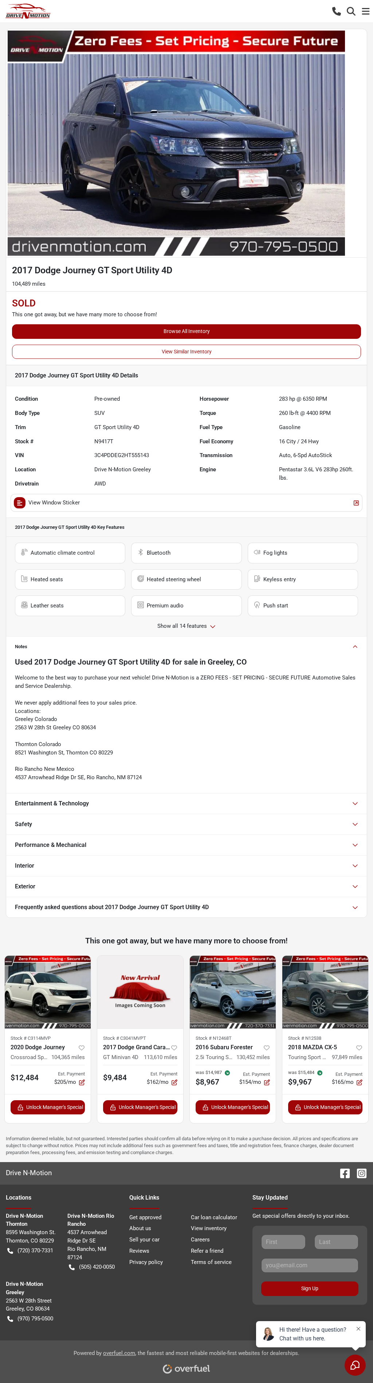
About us (140, 1228)
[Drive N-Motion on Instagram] (358, 1173)
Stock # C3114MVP (31, 1038)
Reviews (139, 1251)
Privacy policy (146, 1262)
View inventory (209, 1228)
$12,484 (25, 1077)
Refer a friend (207, 1251)
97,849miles (347, 1057)
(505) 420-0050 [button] (97, 1267)
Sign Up (309, 1288)
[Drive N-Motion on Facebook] (342, 1173)
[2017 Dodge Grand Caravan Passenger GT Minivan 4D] (140, 992)
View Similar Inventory (187, 351)
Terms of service (211, 1262)
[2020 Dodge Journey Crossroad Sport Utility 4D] (48, 992)
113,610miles (160, 1057)
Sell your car (144, 1239)
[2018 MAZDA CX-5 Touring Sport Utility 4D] (325, 992)
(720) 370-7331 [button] (35, 1250)
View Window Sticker (54, 502)
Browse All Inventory (187, 331)
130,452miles (253, 1057)
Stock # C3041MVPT (124, 1038)
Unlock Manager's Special (54, 1107)
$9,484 (115, 1077)
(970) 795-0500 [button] (35, 1318)
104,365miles (68, 1057)
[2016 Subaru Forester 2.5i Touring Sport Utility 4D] (233, 992)
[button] (336, 11)
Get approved (145, 1217)
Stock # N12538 (304, 1038)
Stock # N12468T (214, 1038)
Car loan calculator (214, 1217)
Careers (200, 1239)
